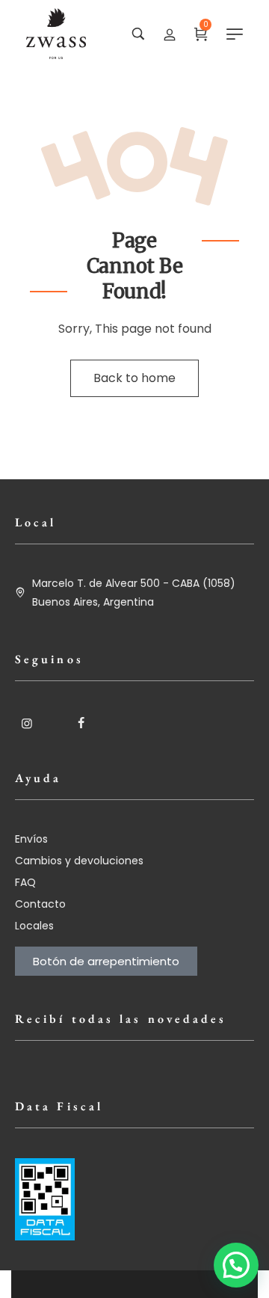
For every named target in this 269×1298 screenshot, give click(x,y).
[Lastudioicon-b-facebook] (81, 723)
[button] (236, 1265)
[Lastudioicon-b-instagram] (27, 723)
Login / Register (169, 33)
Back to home (134, 378)
